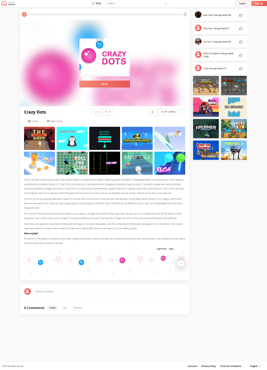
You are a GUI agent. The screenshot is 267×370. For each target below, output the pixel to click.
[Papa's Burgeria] (206, 150)
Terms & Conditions (230, 366)
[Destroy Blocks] (104, 138)
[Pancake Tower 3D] (39, 163)
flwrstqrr (208, 28)
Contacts (192, 366)
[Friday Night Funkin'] (206, 107)
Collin (206, 68)
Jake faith (208, 15)
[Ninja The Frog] (137, 138)
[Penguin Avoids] (72, 138)
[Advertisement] (133, 337)
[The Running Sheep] (39, 138)
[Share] (152, 111)
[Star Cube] (104, 163)
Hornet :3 (208, 41)
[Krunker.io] (206, 128)
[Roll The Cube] (72, 163)
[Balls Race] (137, 163)
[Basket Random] (206, 85)
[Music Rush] (169, 163)
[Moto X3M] (234, 128)
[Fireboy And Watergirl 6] (234, 85)
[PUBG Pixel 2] (234, 150)
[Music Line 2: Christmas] (169, 138)
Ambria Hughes (211, 53)
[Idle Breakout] (234, 107)
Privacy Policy (208, 366)
